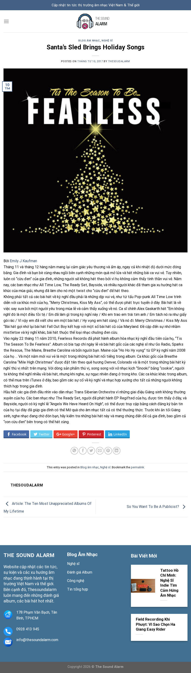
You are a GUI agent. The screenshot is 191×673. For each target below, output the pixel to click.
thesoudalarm (119, 61)
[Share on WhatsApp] (74, 451)
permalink (137, 467)
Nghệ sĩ (107, 40)
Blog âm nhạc (89, 40)
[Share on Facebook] (83, 451)
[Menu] (6, 21)
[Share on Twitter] (91, 451)
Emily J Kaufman (23, 261)
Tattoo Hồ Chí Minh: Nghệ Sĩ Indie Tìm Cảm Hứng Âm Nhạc (169, 583)
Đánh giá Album (79, 572)
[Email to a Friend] (100, 451)
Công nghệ (75, 580)
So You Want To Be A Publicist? (153, 506)
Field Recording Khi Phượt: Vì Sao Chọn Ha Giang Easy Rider (155, 624)
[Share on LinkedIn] (116, 451)
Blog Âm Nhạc (82, 554)
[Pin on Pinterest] (108, 451)
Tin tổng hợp (77, 589)
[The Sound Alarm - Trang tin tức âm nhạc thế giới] (95, 21)
